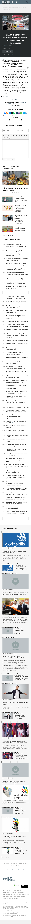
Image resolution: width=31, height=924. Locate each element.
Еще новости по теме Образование (10, 167)
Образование (8, 51)
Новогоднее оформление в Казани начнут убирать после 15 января (16, 264)
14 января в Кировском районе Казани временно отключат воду (15, 282)
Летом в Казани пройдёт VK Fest (15, 251)
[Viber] (19, 113)
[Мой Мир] (10, 113)
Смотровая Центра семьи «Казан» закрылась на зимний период (16, 302)
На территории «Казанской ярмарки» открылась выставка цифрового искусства (17, 402)
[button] (4, 136)
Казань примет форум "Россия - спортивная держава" (15, 507)
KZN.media (5, 45)
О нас (3, 890)
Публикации (23, 863)
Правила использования (18, 892)
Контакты (9, 890)
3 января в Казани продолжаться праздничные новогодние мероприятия (15, 416)
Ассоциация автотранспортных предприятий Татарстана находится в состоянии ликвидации (17, 274)
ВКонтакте (23, 102)
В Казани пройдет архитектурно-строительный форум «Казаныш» (15, 297)
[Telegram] (26, 113)
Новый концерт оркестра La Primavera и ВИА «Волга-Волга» (17, 306)
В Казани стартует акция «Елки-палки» (17, 321)
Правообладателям (7, 896)
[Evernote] (14, 113)
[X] (12, 113)
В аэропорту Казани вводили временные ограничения (14, 353)
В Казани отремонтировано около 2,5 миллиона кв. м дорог (17, 376)
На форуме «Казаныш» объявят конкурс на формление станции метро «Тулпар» (17, 466)
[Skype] (24, 113)
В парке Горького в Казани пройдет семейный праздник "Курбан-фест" (16, 512)
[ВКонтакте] (5, 113)
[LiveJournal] (17, 113)
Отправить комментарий (9, 159)
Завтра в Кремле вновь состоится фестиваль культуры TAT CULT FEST (16, 493)
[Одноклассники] (7, 113)
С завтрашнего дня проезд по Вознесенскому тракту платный (15, 268)
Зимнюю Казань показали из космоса (17, 407)
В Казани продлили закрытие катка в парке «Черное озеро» (17, 344)
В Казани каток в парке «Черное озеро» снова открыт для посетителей (17, 325)
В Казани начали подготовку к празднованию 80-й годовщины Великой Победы (15, 477)
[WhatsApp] (21, 113)
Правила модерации (7, 894)
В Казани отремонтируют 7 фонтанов (17, 279)
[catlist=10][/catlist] (15, 547)
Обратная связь (6, 892)
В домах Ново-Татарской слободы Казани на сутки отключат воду (16, 498)
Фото (12, 865)
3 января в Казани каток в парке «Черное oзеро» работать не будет (16, 411)
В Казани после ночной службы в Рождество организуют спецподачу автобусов (16, 335)
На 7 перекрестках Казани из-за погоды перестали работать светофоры (15, 316)
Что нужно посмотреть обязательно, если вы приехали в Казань (16, 392)
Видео (18, 865)
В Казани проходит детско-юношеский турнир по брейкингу (17, 259)
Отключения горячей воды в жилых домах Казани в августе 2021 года (16, 488)
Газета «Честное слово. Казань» (10, 898)
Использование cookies (19, 896)
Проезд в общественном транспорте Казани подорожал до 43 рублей (16, 381)
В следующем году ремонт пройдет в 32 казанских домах (17, 445)
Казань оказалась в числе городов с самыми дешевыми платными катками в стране (16, 387)
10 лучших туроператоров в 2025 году (17, 340)
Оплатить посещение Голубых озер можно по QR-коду (16, 287)
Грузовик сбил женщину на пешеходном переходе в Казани (15, 367)
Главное (6, 863)
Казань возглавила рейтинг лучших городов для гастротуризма (16, 502)
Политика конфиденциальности (21, 894)
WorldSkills (5, 96)
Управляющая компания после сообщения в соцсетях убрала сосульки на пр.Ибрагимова (15, 483)
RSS (9, 103)
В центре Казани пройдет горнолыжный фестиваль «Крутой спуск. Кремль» (16, 246)
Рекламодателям (17, 890)
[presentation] (4, 135)
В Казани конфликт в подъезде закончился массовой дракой (15, 431)
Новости (14, 863)
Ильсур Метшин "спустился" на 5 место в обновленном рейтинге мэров (15, 460)
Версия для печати (15, 120)
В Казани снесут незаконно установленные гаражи (14, 471)
